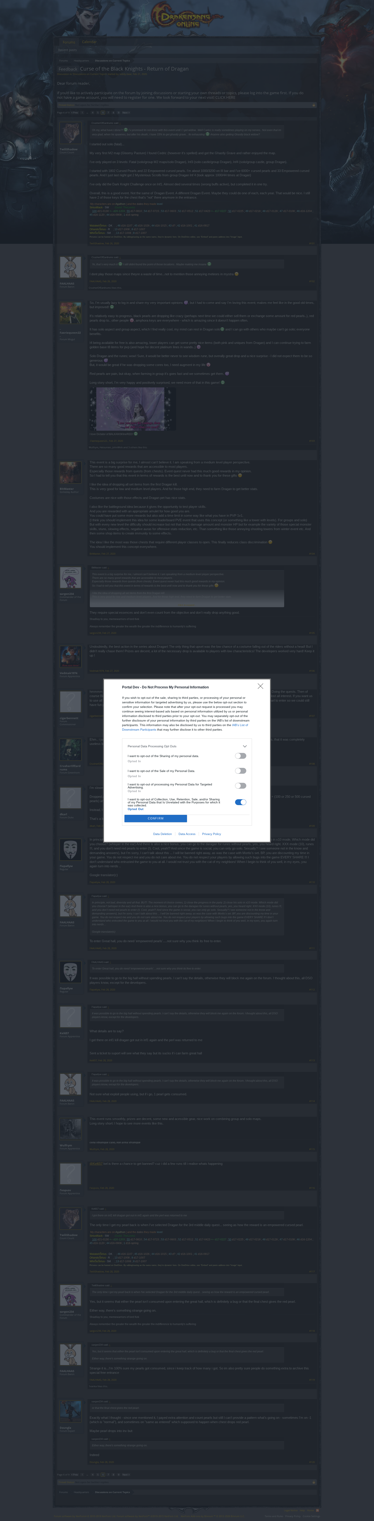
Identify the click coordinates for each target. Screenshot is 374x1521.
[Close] (262, 687)
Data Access (187, 834)
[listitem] (187, 746)
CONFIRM (156, 818)
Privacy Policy (211, 834)
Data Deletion (162, 834)
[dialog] (187, 760)
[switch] (240, 756)
